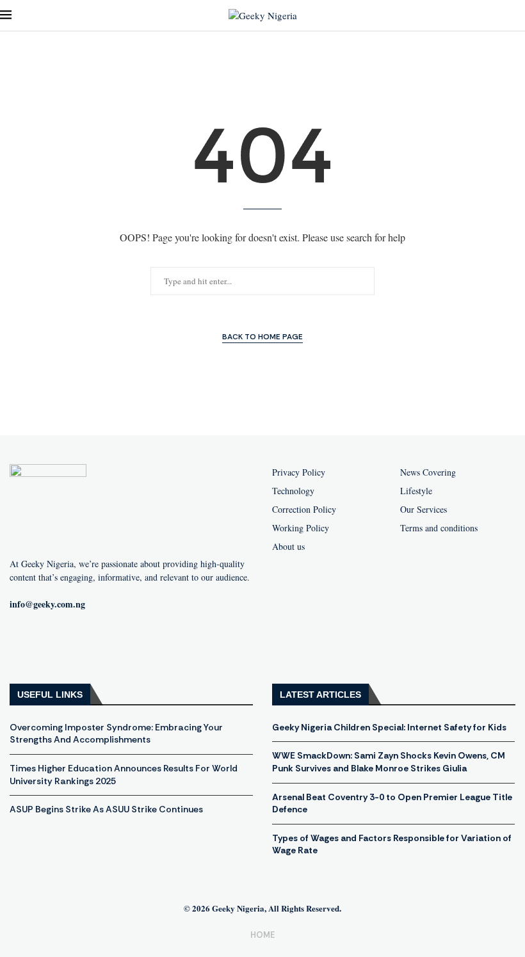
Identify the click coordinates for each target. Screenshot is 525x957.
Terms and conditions (439, 528)
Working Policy (300, 528)
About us (288, 546)
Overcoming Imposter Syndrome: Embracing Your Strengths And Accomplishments (116, 733)
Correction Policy (304, 509)
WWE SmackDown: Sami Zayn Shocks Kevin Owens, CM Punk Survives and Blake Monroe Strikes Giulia (388, 762)
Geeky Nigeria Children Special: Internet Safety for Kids (389, 727)
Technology (293, 491)
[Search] (518, 16)
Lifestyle (416, 491)
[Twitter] (108, 646)
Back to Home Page (262, 337)
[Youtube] (67, 646)
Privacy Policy (298, 472)
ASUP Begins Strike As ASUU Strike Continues (106, 809)
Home (262, 934)
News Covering (428, 472)
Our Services (423, 509)
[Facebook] (26, 646)
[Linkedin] (149, 646)
